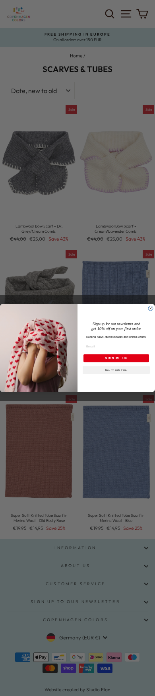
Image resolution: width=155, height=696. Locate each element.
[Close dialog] (150, 308)
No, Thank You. (116, 370)
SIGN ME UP (116, 358)
